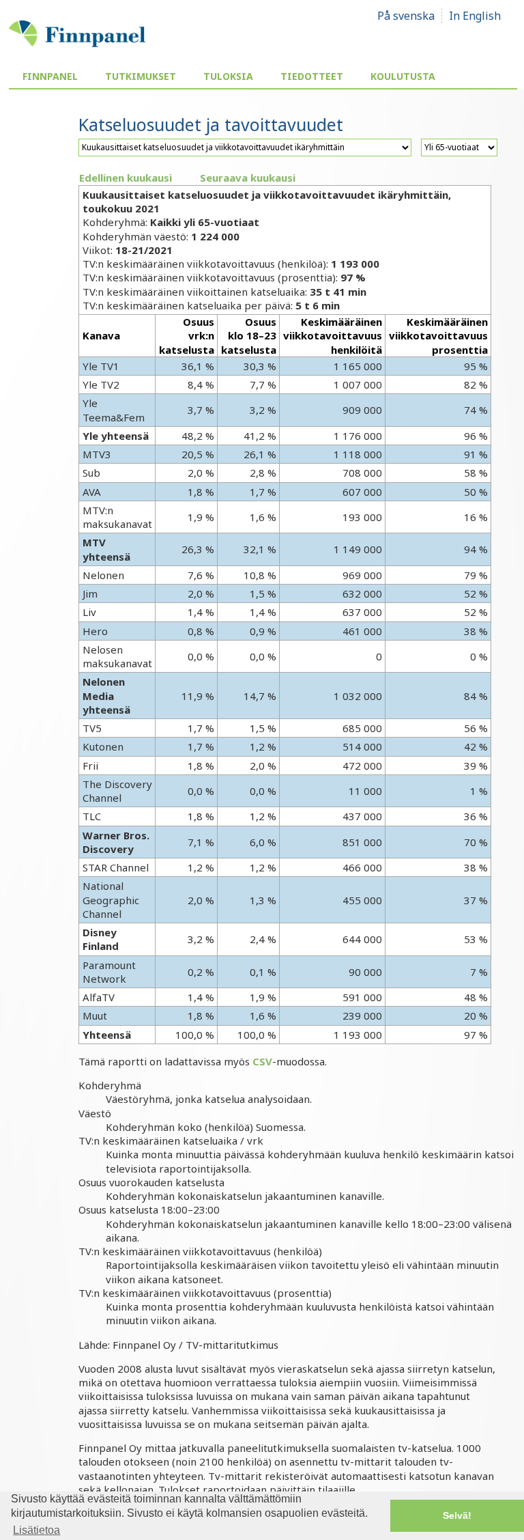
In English (475, 15)
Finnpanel (50, 76)
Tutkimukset (140, 76)
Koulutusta (402, 76)
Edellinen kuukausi (125, 177)
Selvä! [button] (457, 1515)
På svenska (406, 15)
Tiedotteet (311, 76)
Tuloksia (228, 76)
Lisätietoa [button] (36, 1530)
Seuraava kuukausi (247, 177)
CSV (262, 1061)
